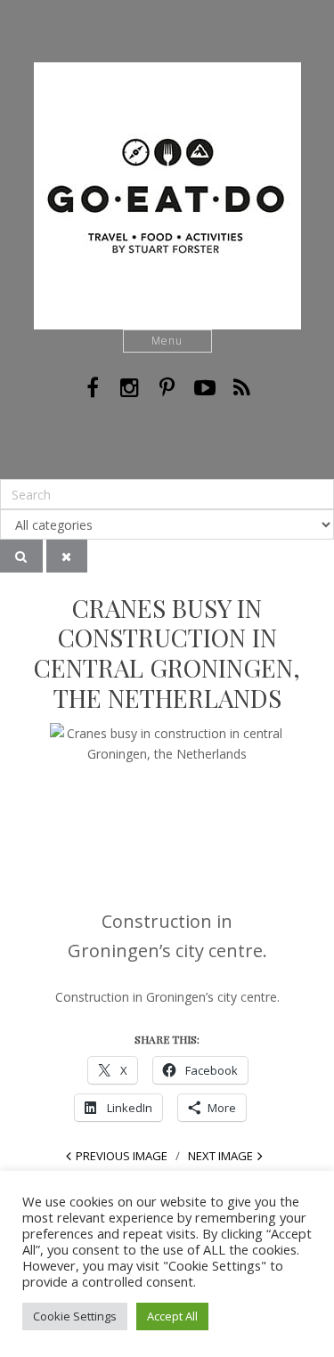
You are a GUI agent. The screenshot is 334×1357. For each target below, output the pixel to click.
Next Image (220, 1156)
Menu (167, 340)
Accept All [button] (172, 1316)
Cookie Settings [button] (75, 1316)
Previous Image (121, 1156)
